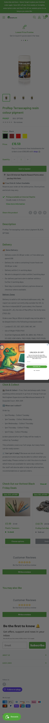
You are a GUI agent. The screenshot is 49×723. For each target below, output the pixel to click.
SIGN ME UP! (37, 366)
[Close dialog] (47, 344)
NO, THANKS (37, 370)
